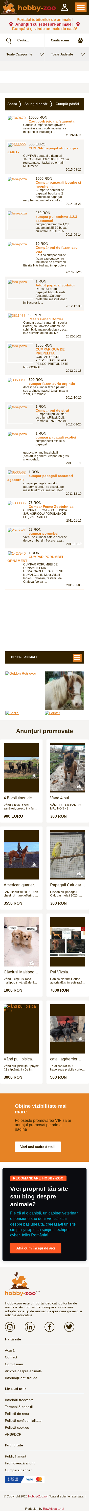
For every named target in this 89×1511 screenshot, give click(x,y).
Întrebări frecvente (19, 1400)
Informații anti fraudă (21, 1378)
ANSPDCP (13, 1434)
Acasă (10, 1350)
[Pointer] (64, 712)
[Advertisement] (44, 77)
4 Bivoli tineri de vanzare (18, 798)
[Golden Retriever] (24, 673)
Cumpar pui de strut (52, 410)
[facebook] (54, 1327)
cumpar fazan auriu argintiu (52, 384)
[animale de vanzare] (22, 1284)
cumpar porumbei (43, 533)
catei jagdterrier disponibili (63, 1059)
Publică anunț (15, 1456)
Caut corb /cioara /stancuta (51, 121)
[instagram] (15, 1327)
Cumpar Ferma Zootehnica (51, 507)
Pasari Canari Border (45, 319)
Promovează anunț (20, 1463)
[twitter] (74, 1327)
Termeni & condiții (19, 1407)
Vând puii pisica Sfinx (18, 1059)
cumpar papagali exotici (56, 437)
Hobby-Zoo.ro (37, 1496)
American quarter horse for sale (19, 885)
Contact (11, 1357)
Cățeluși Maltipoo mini (19, 972)
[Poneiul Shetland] (64, 690)
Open (81, 7)
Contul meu (14, 1364)
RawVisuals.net (53, 1509)
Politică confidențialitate (23, 1421)
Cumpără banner (18, 1470)
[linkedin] (34, 1327)
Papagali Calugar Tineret (65, 885)
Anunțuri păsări (36, 104)
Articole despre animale (23, 1371)
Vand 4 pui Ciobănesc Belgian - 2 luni (67, 798)
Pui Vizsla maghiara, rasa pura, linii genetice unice (66, 972)
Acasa (12, 104)
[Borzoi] (24, 712)
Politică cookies (17, 1427)
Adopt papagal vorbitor (55, 285)
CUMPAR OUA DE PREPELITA (50, 351)
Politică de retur (17, 1414)
